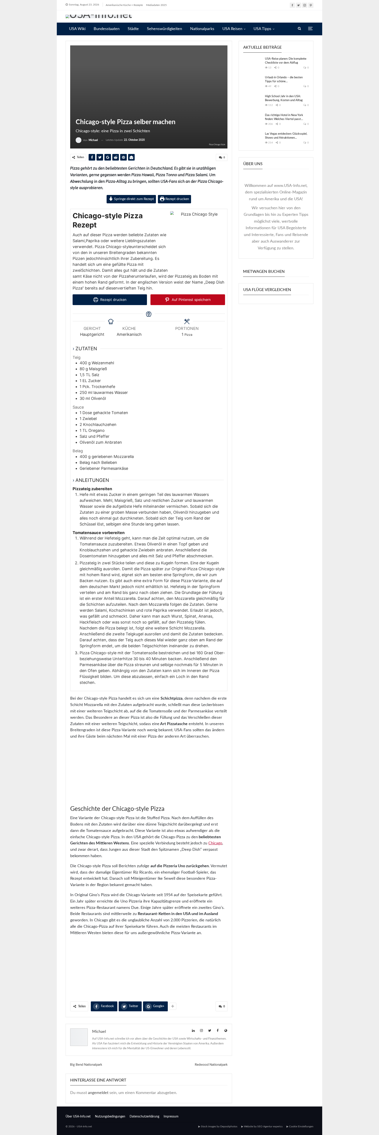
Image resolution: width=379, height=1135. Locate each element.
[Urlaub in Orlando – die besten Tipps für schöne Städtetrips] (252, 83)
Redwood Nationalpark (211, 1064)
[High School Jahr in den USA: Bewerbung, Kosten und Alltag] (252, 102)
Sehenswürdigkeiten (164, 29)
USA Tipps (262, 29)
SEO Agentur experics (269, 1126)
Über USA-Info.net (78, 1116)
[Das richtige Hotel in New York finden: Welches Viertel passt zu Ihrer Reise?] (252, 120)
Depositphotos (228, 1126)
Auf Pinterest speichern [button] (191, 299)
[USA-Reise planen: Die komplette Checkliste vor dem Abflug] (252, 64)
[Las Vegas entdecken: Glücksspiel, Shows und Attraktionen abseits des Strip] (252, 139)
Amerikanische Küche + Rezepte (124, 5)
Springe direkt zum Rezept (133, 199)
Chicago (215, 843)
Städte (133, 29)
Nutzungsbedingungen (110, 1116)
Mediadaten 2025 (156, 5)
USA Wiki (77, 29)
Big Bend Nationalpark (86, 1064)
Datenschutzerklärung (144, 1116)
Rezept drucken (176, 199)
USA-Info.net (84, 1126)
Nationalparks (202, 29)
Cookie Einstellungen (301, 1126)
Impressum (171, 1116)
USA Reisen (232, 29)
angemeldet (98, 1093)
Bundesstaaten (107, 29)
